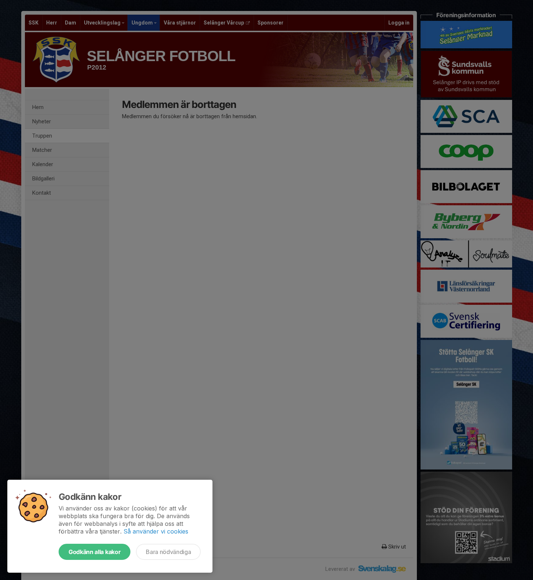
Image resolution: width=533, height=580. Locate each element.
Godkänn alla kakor (95, 551)
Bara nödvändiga (168, 551)
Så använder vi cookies (155, 531)
